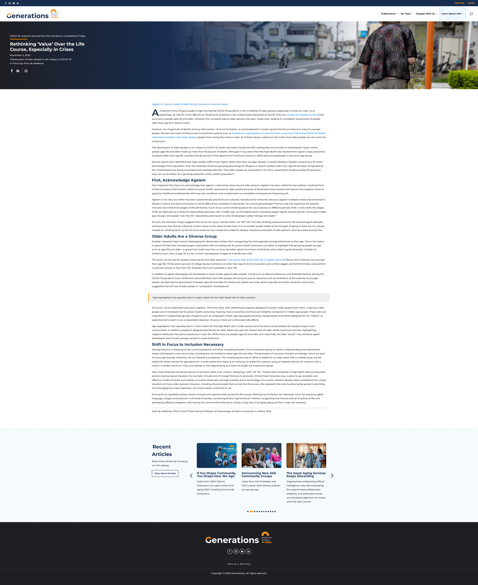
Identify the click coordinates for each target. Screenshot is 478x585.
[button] (331, 475)
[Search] (471, 14)
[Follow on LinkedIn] (18, 3)
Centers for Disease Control (301, 114)
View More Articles (165, 473)
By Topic (406, 13)
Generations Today (74, 36)
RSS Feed (245, 564)
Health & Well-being (184, 104)
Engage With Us (425, 13)
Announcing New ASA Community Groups (214, 474)
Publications (388, 13)
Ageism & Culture (162, 104)
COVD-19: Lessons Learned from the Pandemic (36, 36)
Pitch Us (232, 564)
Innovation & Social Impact (213, 104)
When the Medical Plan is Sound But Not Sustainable (304, 476)
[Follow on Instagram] (10, 3)
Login (471, 3)
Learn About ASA (451, 13)
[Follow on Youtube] (14, 3)
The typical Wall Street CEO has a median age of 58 (257, 259)
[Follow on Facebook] (6, 3)
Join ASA (459, 3)
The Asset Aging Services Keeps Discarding (261, 474)
